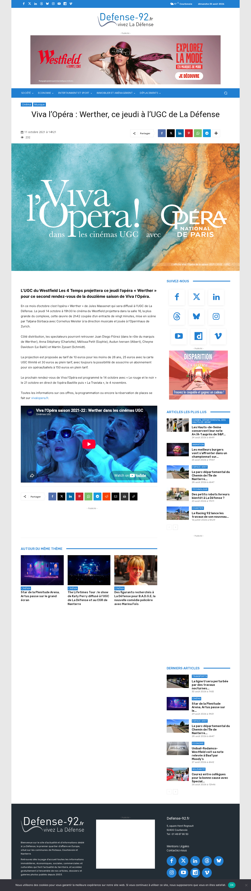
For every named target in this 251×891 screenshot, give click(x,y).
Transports (199, 676)
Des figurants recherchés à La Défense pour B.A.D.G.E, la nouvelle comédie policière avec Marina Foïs (135, 598)
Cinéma (26, 104)
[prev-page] (169, 527)
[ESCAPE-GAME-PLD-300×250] (198, 375)
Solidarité (198, 769)
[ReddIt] (106, 496)
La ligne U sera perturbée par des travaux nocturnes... (210, 685)
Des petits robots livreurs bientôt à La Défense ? (211, 496)
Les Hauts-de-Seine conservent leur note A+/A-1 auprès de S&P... (209, 430)
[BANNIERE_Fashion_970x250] (125, 59)
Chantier (197, 508)
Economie (198, 743)
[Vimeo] (71, 4)
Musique (39, 104)
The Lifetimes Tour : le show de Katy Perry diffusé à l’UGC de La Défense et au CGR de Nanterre (88, 598)
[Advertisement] (92, 519)
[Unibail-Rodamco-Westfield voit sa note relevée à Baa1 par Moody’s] (178, 748)
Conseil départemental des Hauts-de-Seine (209, 421)
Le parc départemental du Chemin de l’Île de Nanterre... (211, 475)
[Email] (115, 496)
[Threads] (41, 4)
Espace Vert (199, 467)
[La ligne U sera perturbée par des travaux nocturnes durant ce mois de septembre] (178, 681)
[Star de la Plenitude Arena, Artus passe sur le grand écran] (42, 570)
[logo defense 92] (125, 19)
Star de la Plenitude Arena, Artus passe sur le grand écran (40, 596)
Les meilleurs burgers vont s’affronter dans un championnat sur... (209, 453)
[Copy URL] (133, 496)
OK (232, 884)
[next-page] (175, 527)
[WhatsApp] (198, 133)
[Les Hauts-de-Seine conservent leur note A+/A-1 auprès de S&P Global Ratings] (178, 425)
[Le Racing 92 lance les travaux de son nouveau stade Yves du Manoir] (178, 513)
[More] (216, 133)
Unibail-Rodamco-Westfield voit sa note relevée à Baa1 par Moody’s (208, 754)
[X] (171, 133)
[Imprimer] (124, 496)
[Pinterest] (189, 133)
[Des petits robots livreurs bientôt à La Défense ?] (178, 494)
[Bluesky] (47, 4)
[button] (225, 93)
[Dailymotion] (65, 4)
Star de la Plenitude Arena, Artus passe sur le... (208, 707)
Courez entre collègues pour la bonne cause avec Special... (210, 778)
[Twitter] (30, 4)
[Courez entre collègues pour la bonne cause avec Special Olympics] (178, 774)
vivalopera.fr (39, 398)
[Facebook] (24, 4)
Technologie (200, 489)
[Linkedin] (35, 4)
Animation (198, 444)
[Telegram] (207, 133)
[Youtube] (59, 4)
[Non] (246, 885)
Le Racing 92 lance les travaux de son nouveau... (210, 514)
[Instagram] (53, 4)
